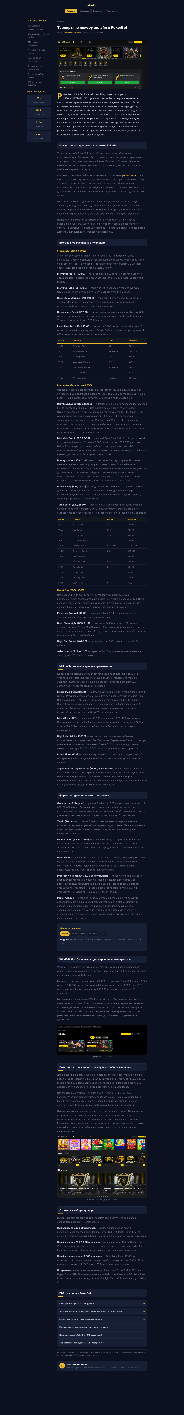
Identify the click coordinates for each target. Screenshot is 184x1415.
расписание (129, 175)
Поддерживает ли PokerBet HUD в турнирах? (80, 1335)
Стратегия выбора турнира (36, 75)
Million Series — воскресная (35, 43)
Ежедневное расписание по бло (39, 35)
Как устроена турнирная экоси (35, 27)
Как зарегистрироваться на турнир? (76, 1303)
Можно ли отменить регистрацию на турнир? (81, 1319)
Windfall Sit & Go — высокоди (36, 59)
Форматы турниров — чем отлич (37, 51)
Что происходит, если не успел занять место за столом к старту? (90, 1311)
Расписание (112, 11)
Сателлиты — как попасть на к (35, 67)
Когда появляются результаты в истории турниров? (84, 1327)
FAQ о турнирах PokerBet (35, 83)
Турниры (71, 11)
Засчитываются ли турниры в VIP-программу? (81, 1343)
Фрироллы (84, 11)
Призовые (97, 11)
